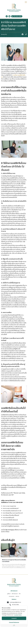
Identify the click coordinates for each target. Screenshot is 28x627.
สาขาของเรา (11, 596)
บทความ (17, 596)
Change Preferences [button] (14, 622)
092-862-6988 (15, 605)
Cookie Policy (18, 615)
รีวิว (20, 593)
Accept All (14, 618)
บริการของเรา (15, 593)
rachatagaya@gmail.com (15, 602)
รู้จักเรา (9, 593)
